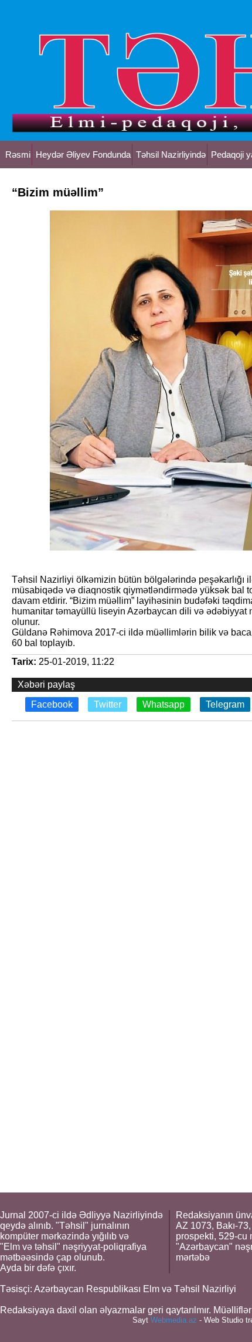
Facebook (52, 704)
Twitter (107, 704)
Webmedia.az (174, 1320)
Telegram (225, 704)
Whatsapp (163, 704)
